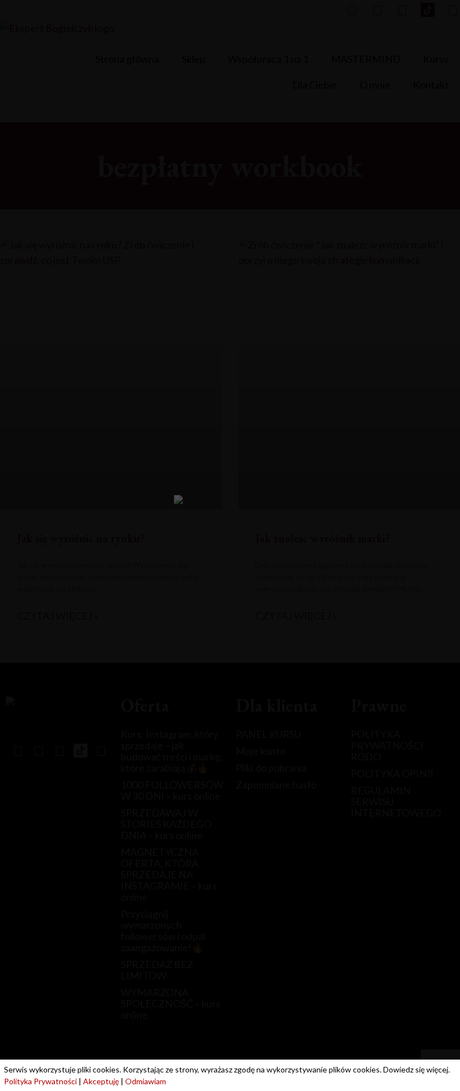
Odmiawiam (145, 1081)
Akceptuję (101, 1081)
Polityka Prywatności (40, 1081)
